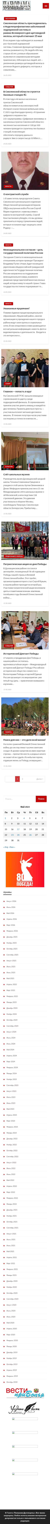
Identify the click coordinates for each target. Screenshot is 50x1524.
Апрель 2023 (12, 1115)
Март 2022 (11, 1192)
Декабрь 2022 (12, 1139)
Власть (8, 186)
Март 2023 (11, 1121)
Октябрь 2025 (12, 949)
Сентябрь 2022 (12, 1156)
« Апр (5, 847)
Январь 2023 (12, 1133)
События (9, 87)
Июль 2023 (11, 1097)
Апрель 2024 (12, 1056)
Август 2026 (11, 901)
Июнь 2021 (11, 1246)
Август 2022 (11, 1162)
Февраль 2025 (12, 996)
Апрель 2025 (12, 984)
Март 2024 (11, 1061)
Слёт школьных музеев (16, 474)
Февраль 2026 (12, 931)
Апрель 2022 (12, 1186)
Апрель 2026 (12, 919)
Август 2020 (11, 1305)
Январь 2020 (12, 1346)
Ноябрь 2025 (12, 943)
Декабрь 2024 (12, 1008)
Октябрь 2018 (12, 1382)
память (8, 732)
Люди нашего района (14, 556)
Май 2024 (10, 1050)
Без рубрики (10, 18)
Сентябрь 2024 (12, 1026)
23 (12, 835)
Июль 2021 (11, 1240)
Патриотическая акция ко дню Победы (25, 564)
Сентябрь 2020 (12, 1299)
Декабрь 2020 (12, 1281)
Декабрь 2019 (12, 1352)
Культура (9, 466)
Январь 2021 (12, 1275)
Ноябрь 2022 (12, 1145)
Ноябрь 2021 (12, 1216)
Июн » (12, 847)
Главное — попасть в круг (17, 391)
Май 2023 (10, 1109)
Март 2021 (11, 1263)
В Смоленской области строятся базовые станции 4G (21, 93)
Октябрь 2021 (12, 1222)
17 (18, 829)
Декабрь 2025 (12, 937)
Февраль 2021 (12, 1269)
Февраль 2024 (12, 1067)
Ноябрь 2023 (12, 1079)
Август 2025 (11, 961)
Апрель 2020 (12, 1329)
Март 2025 (11, 990)
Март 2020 (11, 1335)
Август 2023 (11, 1091)
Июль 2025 (11, 967)
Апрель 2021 (12, 1257)
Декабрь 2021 (12, 1210)
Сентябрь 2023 (12, 1085)
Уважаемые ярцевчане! (16, 308)
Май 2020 (10, 1323)
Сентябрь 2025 (12, 955)
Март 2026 (11, 925)
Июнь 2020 (11, 1317)
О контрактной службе (16, 194)
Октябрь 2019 (12, 1364)
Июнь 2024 (11, 1044)
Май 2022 (10, 1180)
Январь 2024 (12, 1073)
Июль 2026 (11, 907)
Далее (39, 779)
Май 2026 (10, 913)
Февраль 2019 (12, 1376)
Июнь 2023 (11, 1103)
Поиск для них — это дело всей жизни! (24, 739)
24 (18, 835)
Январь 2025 (12, 1002)
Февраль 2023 (12, 1127)
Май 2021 (10, 1251)
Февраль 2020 (12, 1340)
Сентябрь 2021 (12, 1228)
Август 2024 (11, 1032)
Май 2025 (10, 978)
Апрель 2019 (12, 1370)
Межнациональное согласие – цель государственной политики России (23, 251)
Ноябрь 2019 (12, 1358)
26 (30, 835)
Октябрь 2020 (12, 1293)
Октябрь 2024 (12, 1020)
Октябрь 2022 (12, 1150)
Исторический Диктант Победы (21, 653)
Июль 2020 (11, 1311)
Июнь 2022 (11, 1174)
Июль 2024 (11, 1038)
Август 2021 (11, 1234)
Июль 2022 (11, 1168)
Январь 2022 (12, 1204)
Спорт (7, 383)
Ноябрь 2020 (12, 1287)
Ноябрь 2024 (12, 1014)
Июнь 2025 (11, 973)
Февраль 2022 (12, 1198)
